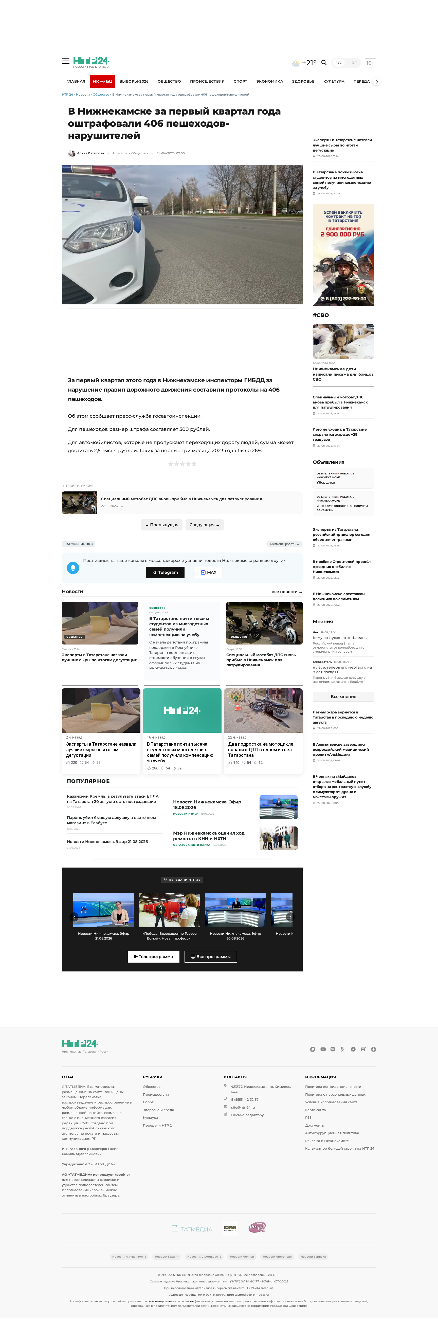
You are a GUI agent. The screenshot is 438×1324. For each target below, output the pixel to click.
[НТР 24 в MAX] (312, 1049)
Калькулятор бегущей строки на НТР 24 (339, 1148)
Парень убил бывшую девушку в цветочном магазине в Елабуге (339, 680)
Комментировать (283, 544)
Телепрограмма (155, 956)
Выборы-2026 (134, 81)
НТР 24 (67, 94)
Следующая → (205, 524)
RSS (308, 1117)
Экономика (270, 81)
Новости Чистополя (277, 1256)
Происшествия (207, 81)
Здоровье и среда (158, 1110)
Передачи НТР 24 (158, 1125)
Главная (75, 81)
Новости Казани (166, 1256)
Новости (83, 94)
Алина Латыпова (90, 153)
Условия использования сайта (331, 1102)
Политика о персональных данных (335, 1094)
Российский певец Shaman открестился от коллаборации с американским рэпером (338, 647)
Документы (314, 1125)
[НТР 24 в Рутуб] (363, 1049)
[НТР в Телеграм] (353, 1049)
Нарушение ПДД (78, 544)
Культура (333, 81)
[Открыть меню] (65, 61)
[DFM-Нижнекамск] (230, 1229)
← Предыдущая (161, 524)
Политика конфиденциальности (333, 1087)
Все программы (213, 956)
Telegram (168, 572)
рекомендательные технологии (171, 1301)
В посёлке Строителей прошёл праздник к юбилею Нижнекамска (342, 566)
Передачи (364, 81)
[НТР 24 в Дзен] (373, 1049)
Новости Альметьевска (204, 1256)
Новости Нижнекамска (129, 1256)
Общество (169, 81)
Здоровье (303, 81)
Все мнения (343, 696)
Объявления (327, 473)
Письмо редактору (247, 1115)
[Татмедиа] (192, 1229)
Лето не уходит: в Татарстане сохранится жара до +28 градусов (340, 434)
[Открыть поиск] (324, 63)
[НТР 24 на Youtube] (322, 1049)
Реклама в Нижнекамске (327, 1141)
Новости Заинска (313, 1256)
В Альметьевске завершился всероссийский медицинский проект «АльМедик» (341, 749)
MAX (211, 572)
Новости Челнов (242, 1256)
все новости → (287, 592)
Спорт (240, 81)
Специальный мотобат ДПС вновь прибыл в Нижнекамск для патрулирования (340, 402)
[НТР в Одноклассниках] (343, 1049)
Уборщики (326, 482)
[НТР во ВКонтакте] (333, 1049)
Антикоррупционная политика (332, 1133)
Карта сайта (315, 1110)
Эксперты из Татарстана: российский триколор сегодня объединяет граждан (341, 534)
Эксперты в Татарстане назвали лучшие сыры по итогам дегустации (342, 145)
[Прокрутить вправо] (376, 81)
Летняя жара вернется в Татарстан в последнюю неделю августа (343, 717)
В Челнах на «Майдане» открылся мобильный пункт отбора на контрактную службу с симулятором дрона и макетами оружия (342, 786)
